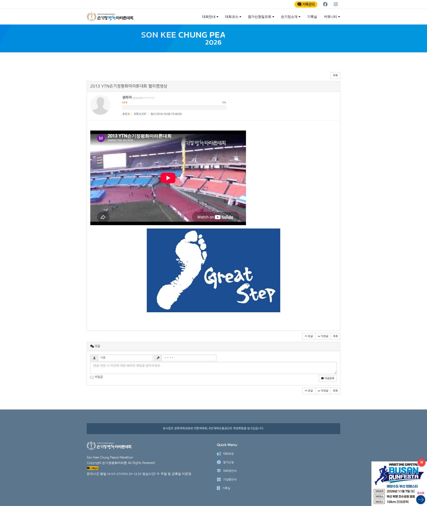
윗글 (310, 336)
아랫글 (324, 336)
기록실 (312, 16)
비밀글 (99, 376)
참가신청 (228, 462)
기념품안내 (229, 479)
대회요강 (228, 453)
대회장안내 (229, 470)
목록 (335, 75)
